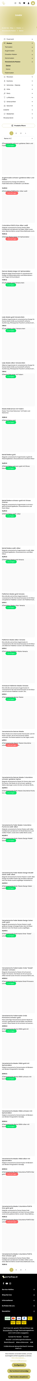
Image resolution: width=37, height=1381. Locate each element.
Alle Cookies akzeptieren (19, 1377)
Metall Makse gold (8, 454)
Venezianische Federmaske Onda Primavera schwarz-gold (14, 1016)
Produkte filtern (20, 126)
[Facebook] (3, 1284)
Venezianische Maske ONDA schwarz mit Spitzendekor (17, 1112)
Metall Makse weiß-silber (11, 548)
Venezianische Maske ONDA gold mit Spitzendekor (15, 1064)
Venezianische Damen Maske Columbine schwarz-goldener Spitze (17, 778)
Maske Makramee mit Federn (13, 409)
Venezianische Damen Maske (13, 731)
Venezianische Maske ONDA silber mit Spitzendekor (16, 1159)
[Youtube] (7, 1284)
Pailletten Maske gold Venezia (13, 594)
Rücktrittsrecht (9, 1342)
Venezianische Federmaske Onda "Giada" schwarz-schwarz (17, 969)
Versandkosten (8, 1330)
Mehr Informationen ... (18, 1358)
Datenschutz (14, 1361)
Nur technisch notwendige (19, 1371)
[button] (32, 39)
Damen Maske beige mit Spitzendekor (16, 271)
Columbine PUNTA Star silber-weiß (15, 225)
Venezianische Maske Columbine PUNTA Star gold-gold (17, 1207)
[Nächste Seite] (26, 133)
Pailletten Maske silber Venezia (13, 640)
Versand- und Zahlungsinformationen (18, 1339)
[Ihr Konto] (28, 3)
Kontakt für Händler (15, 1337)
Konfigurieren (19, 1365)
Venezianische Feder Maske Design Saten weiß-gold (17, 921)
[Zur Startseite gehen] (3, 3)
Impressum (23, 1361)
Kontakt (26, 1337)
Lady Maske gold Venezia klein (13, 317)
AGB (31, 1342)
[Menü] (15, 3)
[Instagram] (10, 1284)
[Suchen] (20, 3)
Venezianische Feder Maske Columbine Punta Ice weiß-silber (16, 826)
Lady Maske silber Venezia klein (13, 363)
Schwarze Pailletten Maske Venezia (15, 686)
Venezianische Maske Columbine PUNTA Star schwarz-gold (17, 1255)
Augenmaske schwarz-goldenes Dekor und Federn (18, 178)
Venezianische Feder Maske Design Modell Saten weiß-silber (17, 873)
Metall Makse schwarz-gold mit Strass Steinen (16, 501)
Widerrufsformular (22, 1342)
